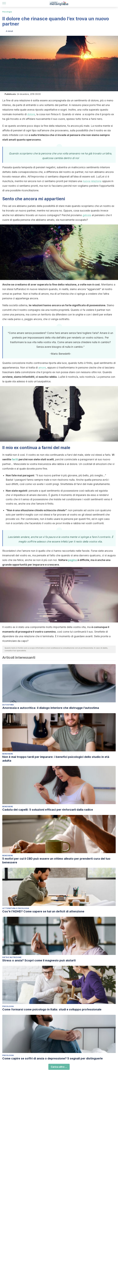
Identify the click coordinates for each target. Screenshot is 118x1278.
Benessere (7, 754)
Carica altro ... (59, 1066)
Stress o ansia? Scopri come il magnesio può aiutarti (39, 960)
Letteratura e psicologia (15, 908)
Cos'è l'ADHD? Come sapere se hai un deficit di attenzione (43, 911)
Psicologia (7, 12)
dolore (31, 114)
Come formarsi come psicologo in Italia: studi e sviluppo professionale (51, 1009)
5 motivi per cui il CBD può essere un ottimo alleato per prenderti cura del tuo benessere (56, 860)
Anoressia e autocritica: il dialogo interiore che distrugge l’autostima (50, 708)
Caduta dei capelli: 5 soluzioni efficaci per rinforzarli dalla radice (47, 809)
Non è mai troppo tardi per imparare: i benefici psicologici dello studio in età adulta (55, 758)
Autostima (8, 705)
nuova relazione (92, 181)
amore (42, 367)
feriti (15, 459)
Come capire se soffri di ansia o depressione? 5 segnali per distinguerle (52, 1058)
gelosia (87, 215)
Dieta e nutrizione (11, 957)
